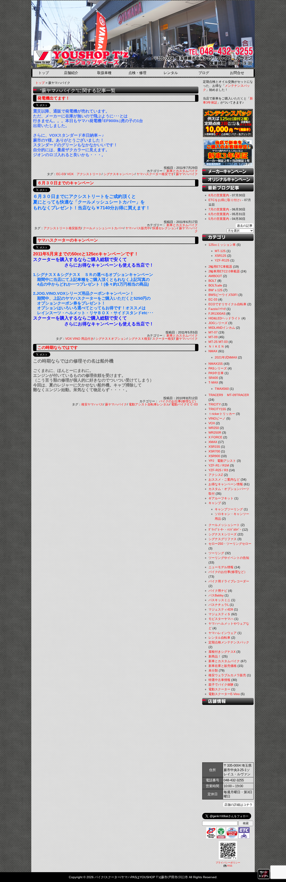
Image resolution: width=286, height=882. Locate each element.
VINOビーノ (216, 418)
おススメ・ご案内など (224, 479)
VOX (211, 423)
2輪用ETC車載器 (220, 266)
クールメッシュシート (224, 525)
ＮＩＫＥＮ (216, 346)
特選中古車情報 (219, 680)
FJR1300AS (216, 313)
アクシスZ (215, 475)
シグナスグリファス (222, 539)
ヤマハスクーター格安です (155, 174)
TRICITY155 (217, 409)
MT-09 (213, 337)
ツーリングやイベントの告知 (228, 558)
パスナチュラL (218, 604)
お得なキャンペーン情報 (225, 484)
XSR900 (214, 456)
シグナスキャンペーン (119, 174)
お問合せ (237, 73)
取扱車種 (104, 73)
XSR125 (220, 255)
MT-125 (220, 251)
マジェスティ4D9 (220, 609)
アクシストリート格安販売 (62, 228)
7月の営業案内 (218, 209)
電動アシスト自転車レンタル (149, 404)
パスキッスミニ (219, 600)
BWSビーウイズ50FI (223, 295)
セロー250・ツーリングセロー (229, 543)
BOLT (212, 280)
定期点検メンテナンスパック (228, 642)
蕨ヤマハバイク (187, 174)
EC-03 (60, 174)
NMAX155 (215, 363)
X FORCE (215, 437)
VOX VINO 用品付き (79, 338)
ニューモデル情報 (220, 567)
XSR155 (214, 446)
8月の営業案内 (218, 195)
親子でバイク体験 (220, 684)
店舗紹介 (71, 73)
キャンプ (214, 503)
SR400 (213, 378)
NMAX (212, 351)
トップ (43, 73)
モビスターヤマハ (220, 619)
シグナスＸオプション (111, 338)
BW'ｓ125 (215, 290)
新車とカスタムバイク (182, 171)
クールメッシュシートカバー (103, 228)
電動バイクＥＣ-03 (184, 404)
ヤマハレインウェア (222, 633)
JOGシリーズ (217, 323)
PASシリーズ (217, 368)
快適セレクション (164, 228)
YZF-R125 (222, 260)
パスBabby (216, 595)
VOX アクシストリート (84, 174)
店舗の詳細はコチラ (238, 804)
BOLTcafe (215, 285)
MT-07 (213, 332)
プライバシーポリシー (228, 862)
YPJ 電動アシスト (222, 460)
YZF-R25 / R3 (218, 470)
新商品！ (214, 656)
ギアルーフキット (220, 498)
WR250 (213, 428)
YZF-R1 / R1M (218, 465)
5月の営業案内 (218, 218)
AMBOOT (215, 276)
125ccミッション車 (222, 244)
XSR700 (214, 451)
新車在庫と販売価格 (222, 666)
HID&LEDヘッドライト (224, 318)
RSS (229, 865)
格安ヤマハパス (92, 404)
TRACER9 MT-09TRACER (228, 395)
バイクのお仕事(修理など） (178, 401)
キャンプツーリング (229, 509)
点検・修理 (137, 73)
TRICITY (214, 404)
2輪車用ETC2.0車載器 (224, 271)
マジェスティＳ (219, 614)
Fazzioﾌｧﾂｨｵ (217, 309)
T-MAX (213, 382)
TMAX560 (222, 388)
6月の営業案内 (218, 214)
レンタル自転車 (219, 637)
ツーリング (216, 553)
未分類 (213, 670)
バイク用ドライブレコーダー (228, 581)
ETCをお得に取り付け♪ (224, 200)
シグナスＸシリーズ (222, 534)
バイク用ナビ (217, 590)
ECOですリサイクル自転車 (227, 304)
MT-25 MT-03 (218, 341)
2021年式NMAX (226, 357)
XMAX (212, 442)
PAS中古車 (216, 373)
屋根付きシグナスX (222, 651)
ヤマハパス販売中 (137, 228)
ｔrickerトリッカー (221, 414)
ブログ (203, 73)
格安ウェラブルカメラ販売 (227, 675)
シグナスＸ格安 (139, 338)
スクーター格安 (163, 338)
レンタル (171, 73)
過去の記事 (244, 225)
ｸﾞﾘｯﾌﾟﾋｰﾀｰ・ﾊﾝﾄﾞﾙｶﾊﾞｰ (224, 529)
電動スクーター (219, 689)
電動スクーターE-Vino (224, 694)
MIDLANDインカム (221, 327)
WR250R (214, 432)
